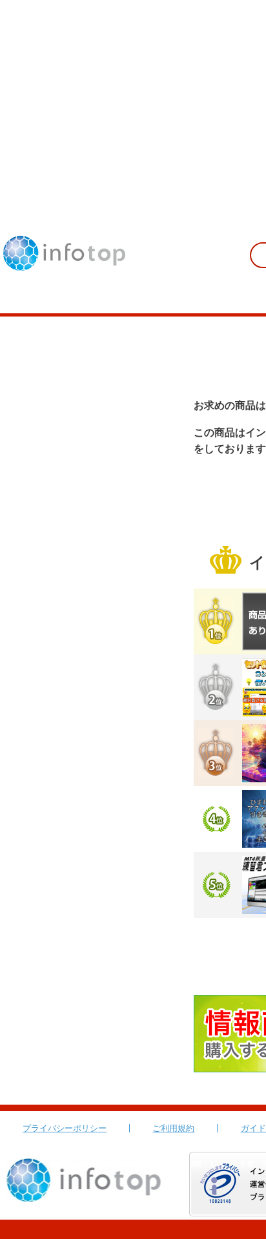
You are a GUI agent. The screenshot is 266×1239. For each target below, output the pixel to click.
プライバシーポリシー (65, 1128)
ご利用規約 (173, 1128)
